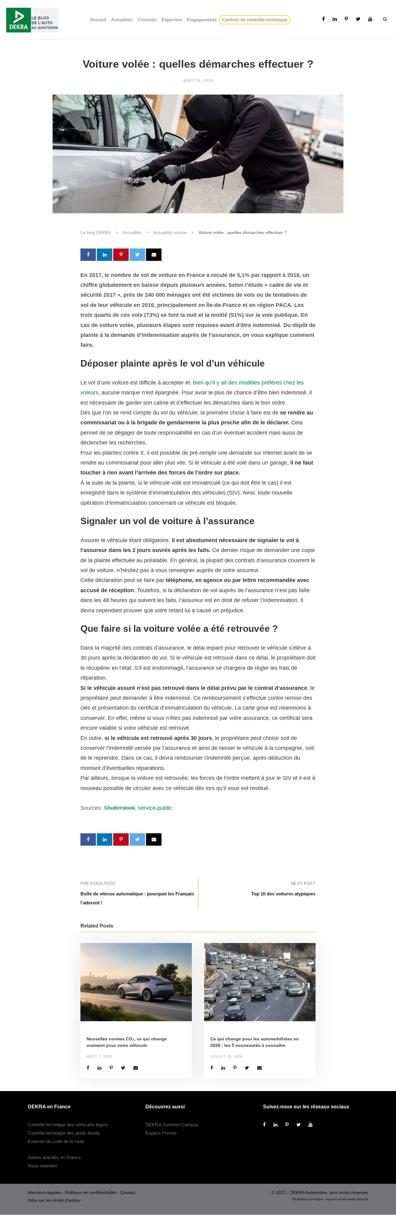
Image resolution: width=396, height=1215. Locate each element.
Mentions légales (44, 1192)
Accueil (98, 19)
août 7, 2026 (99, 1056)
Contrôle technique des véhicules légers (68, 1125)
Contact (127, 1192)
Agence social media (340, 1199)
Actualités (122, 19)
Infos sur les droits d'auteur (54, 1200)
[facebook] (323, 19)
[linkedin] (335, 19)
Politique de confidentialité (90, 1192)
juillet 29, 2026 (226, 1056)
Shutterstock (119, 808)
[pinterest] (346, 19)
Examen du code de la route (56, 1141)
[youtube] (370, 19)
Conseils (147, 19)
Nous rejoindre (42, 1166)
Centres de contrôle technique (256, 19)
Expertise (171, 19)
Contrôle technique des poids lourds (64, 1133)
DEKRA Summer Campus (172, 1125)
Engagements (202, 19)
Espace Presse (161, 1133)
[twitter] (358, 19)
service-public (155, 808)
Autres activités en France (54, 1157)
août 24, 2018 (198, 81)
